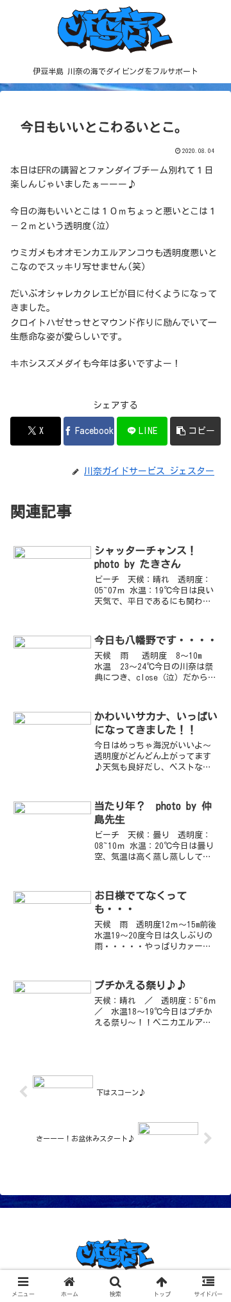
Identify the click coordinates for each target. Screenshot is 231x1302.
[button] (195, 431)
